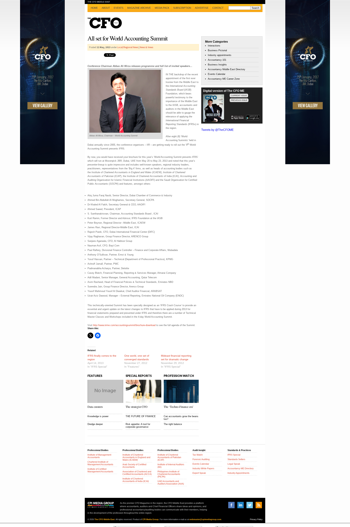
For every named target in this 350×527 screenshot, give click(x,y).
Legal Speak (234, 464)
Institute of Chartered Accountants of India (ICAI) (135, 480)
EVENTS (118, 8)
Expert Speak (199, 473)
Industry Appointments (238, 473)
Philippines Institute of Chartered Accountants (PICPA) (169, 474)
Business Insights (217, 64)
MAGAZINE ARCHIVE (139, 8)
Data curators (95, 407)
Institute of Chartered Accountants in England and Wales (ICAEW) (136, 457)
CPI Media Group (150, 519)
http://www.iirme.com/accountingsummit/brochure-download (124, 325)
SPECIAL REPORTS (139, 375)
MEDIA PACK (162, 8)
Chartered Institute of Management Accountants (100, 463)
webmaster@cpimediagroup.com (205, 519)
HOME (94, 8)
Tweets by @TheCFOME (217, 129)
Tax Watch (197, 455)
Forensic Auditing (201, 459)
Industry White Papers (203, 468)
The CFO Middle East (104, 519)
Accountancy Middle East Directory (226, 69)
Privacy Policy (256, 519)
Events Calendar (216, 74)
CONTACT (217, 8)
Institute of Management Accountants (99, 456)
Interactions (214, 45)
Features (95, 375)
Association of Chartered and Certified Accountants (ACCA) (137, 472)
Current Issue (239, 95)
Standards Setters (236, 459)
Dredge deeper (95, 424)
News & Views (146, 47)
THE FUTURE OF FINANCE (141, 416)
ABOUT (106, 8)
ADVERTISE (202, 8)
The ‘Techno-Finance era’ (178, 407)
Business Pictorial (217, 50)
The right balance (173, 424)
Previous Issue (239, 100)
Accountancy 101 (217, 59)
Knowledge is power (98, 416)
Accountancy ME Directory (241, 468)
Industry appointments (219, 55)
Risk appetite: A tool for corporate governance (138, 425)
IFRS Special (234, 455)
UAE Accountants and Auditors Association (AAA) (171, 482)
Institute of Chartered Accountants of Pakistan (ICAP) (169, 457)
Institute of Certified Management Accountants (100, 470)
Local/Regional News (127, 47)
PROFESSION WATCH (179, 375)
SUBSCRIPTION (182, 8)
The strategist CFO (136, 407)
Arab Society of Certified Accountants (134, 465)
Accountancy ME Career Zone (224, 78)
